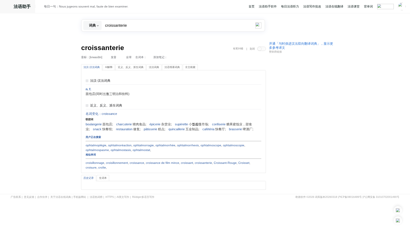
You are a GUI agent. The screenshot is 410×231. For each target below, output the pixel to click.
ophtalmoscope (211, 145)
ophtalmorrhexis (188, 145)
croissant (187, 162)
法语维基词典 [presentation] (172, 67)
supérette (181, 124)
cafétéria (208, 129)
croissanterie (203, 162)
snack (97, 129)
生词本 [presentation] (103, 177)
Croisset (243, 162)
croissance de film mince (162, 162)
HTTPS (109, 196)
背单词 (368, 6)
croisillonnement (117, 162)
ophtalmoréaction (120, 145)
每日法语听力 (290, 6)
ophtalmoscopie (233, 145)
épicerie (154, 124)
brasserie (235, 129)
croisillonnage (95, 162)
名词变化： (94, 114)
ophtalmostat (141, 150)
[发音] (41, 7)
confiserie (219, 124)
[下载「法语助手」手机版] (398, 210)
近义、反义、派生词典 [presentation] (131, 67)
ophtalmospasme (97, 150)
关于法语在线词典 (60, 196)
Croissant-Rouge (225, 162)
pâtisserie (150, 129)
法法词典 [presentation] (154, 67)
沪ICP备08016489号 (350, 196)
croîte (102, 167)
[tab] (91, 67)
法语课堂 (354, 6)
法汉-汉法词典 (100, 80)
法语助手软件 (268, 6)
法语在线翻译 (334, 6)
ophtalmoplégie (96, 145)
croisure (91, 167)
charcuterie (124, 124)
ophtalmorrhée (165, 145)
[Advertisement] (301, 120)
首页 (252, 6)
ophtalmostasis (121, 150)
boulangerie (94, 124)
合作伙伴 (42, 196)
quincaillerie (176, 129)
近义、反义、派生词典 (106, 105)
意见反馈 (29, 196)
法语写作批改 (312, 6)
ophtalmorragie (143, 145)
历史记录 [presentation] (88, 177)
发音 (113, 57)
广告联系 (16, 196)
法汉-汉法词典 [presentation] (91, 67)
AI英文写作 (123, 196)
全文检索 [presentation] (190, 67)
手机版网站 (79, 196)
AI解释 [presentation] (109, 67)
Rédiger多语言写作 (143, 196)
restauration (124, 129)
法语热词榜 (96, 196)
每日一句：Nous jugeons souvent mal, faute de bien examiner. (86, 6)
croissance (109, 114)
